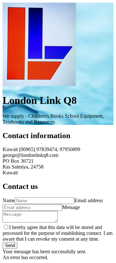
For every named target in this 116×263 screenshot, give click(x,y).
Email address (88, 200)
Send (10, 245)
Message (71, 207)
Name (9, 200)
